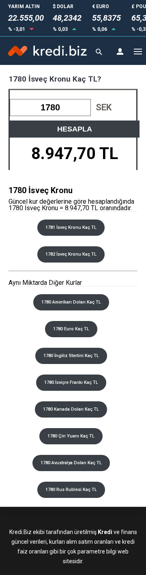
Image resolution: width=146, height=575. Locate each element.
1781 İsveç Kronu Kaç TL (71, 227)
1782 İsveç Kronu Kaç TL (71, 254)
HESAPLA (74, 129)
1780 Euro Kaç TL (71, 329)
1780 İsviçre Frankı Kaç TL (71, 382)
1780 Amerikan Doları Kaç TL (71, 302)
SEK (104, 107)
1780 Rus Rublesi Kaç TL (71, 489)
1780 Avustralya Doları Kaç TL (71, 462)
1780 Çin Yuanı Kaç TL (70, 436)
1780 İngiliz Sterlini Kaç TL (71, 355)
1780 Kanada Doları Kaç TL (71, 409)
